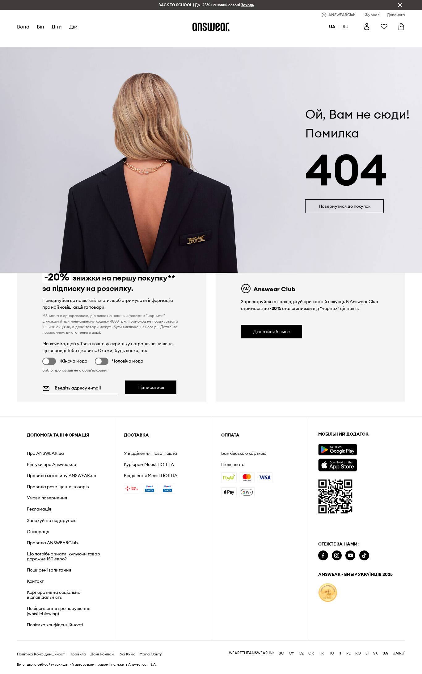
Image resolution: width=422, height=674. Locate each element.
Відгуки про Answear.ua (51, 464)
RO (358, 653)
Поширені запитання (49, 570)
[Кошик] (401, 26)
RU (345, 26)
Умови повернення (47, 498)
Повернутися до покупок (344, 206)
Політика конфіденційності (55, 625)
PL (348, 653)
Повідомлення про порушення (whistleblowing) (58, 611)
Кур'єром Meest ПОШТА (149, 464)
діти (57, 27)
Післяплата (233, 464)
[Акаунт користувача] (366, 26)
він (40, 27)
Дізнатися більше (271, 331)
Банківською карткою (243, 453)
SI (367, 653)
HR (321, 653)
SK (375, 653)
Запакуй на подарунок (51, 520)
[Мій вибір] (384, 26)
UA (385, 653)
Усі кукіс (127, 654)
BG (281, 653)
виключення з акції (83, 332)
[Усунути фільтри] (400, 5)
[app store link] (337, 464)
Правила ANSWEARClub (52, 543)
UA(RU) (399, 653)
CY (291, 653)
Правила (78, 654)
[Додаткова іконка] (327, 592)
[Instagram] (337, 555)
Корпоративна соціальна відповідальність (54, 594)
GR (311, 653)
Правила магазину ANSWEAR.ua (61, 475)
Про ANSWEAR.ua (45, 453)
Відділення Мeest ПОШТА (150, 475)
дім (73, 27)
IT (340, 653)
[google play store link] (337, 449)
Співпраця (38, 531)
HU (331, 653)
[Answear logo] (211, 26)
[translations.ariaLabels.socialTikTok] (364, 555)
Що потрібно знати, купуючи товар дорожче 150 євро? (63, 556)
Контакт (35, 581)
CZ (301, 653)
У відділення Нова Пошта (150, 453)
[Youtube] (350, 555)
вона (23, 27)
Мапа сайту (150, 654)
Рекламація (39, 509)
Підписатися (150, 387)
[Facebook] (323, 555)
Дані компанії (103, 654)
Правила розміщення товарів (58, 486)
